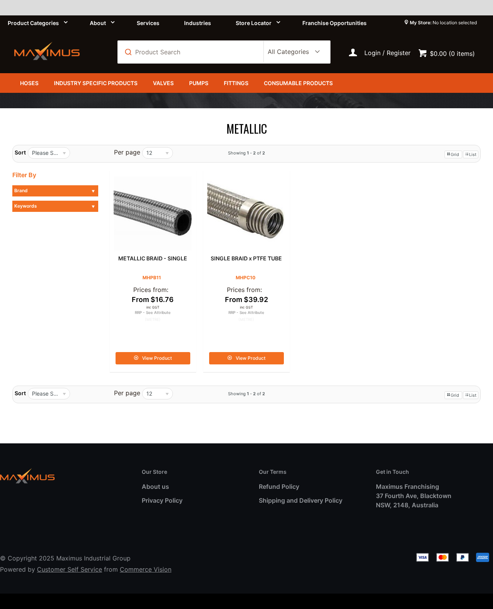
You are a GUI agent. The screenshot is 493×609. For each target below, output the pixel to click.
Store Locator (254, 23)
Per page (127, 152)
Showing (246, 153)
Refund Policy (279, 486)
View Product (157, 358)
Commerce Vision (145, 569)
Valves (163, 83)
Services (148, 23)
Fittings (236, 83)
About (98, 23)
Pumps (198, 83)
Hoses (29, 83)
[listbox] (292, 52)
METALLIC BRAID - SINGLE (152, 258)
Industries (197, 23)
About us (155, 486)
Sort (20, 152)
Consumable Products (298, 83)
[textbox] (195, 52)
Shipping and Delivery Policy (300, 500)
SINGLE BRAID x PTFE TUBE (246, 258)
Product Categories (33, 23)
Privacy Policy (162, 500)
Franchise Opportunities (334, 23)
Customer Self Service (69, 569)
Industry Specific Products (96, 83)
